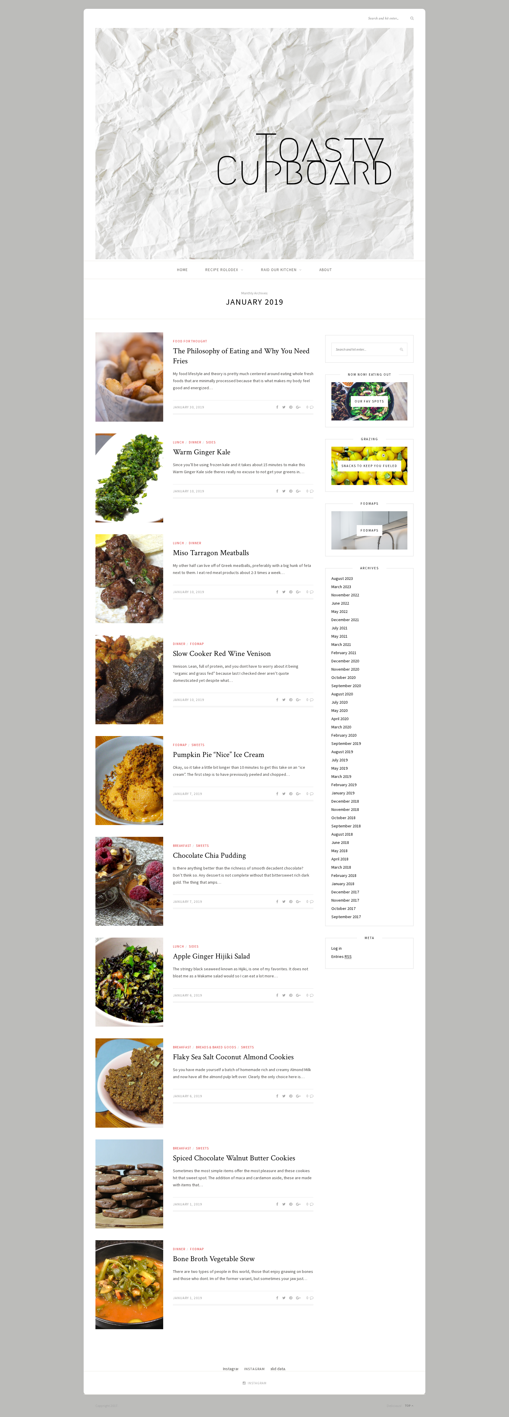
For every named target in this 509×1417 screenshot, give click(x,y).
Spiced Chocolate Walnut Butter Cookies (234, 1158)
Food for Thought (190, 341)
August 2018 (342, 834)
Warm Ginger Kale (201, 452)
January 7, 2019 (187, 793)
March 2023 (341, 586)
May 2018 (339, 850)
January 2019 (342, 793)
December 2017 (345, 892)
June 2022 (340, 603)
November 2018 (345, 809)
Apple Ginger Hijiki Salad (211, 956)
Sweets (197, 745)
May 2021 (339, 636)
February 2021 (343, 652)
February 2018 (343, 875)
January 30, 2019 (188, 407)
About (325, 269)
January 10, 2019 (188, 491)
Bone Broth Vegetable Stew (214, 1259)
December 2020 (345, 661)
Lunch (178, 442)
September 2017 (346, 916)
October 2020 (343, 677)
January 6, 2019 (187, 995)
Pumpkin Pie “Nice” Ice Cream (218, 755)
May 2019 (339, 768)
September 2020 (346, 685)
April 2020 (339, 718)
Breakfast (182, 846)
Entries (341, 956)
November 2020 (345, 669)
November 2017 (345, 900)
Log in (336, 948)
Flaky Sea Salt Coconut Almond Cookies (233, 1057)
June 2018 (340, 842)
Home (182, 269)
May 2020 (339, 710)
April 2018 (339, 859)
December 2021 (345, 619)
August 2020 (342, 694)
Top (408, 1406)
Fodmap (197, 644)
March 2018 (341, 867)
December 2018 (345, 801)
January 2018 (342, 883)
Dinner (195, 442)
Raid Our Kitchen (279, 269)
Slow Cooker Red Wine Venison (222, 654)
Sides (211, 442)
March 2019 (341, 776)
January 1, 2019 (187, 1204)
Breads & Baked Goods (216, 1047)
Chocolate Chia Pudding (209, 855)
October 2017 (343, 908)
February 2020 (343, 735)
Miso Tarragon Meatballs (211, 553)
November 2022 (345, 595)
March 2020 (341, 727)
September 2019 (346, 743)
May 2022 (339, 611)
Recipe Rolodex (221, 269)
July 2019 (339, 760)
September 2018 (346, 826)
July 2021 (339, 628)
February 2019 (343, 784)
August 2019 (342, 751)
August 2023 (342, 578)
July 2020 (339, 702)
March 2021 (341, 644)
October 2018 (343, 817)
